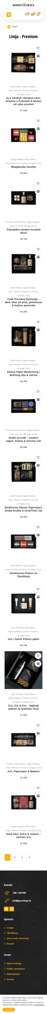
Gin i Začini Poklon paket (23, 639)
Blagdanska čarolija (23, 166)
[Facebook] (6, 909)
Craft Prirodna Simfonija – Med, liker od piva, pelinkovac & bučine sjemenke (23, 302)
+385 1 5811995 (19, 892)
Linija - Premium (14, 90)
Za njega (20, 94)
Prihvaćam (8, 1010)
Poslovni (25, 90)
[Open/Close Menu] (9, 14)
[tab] (23, 27)
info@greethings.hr (21, 900)
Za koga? (16, 702)
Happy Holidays (28, 87)
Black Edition (16, 87)
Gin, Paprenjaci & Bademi (24, 771)
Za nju (27, 94)
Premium (34, 90)
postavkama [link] (39, 1005)
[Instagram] (11, 909)
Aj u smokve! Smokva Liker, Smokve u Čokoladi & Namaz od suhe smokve (23, 101)
